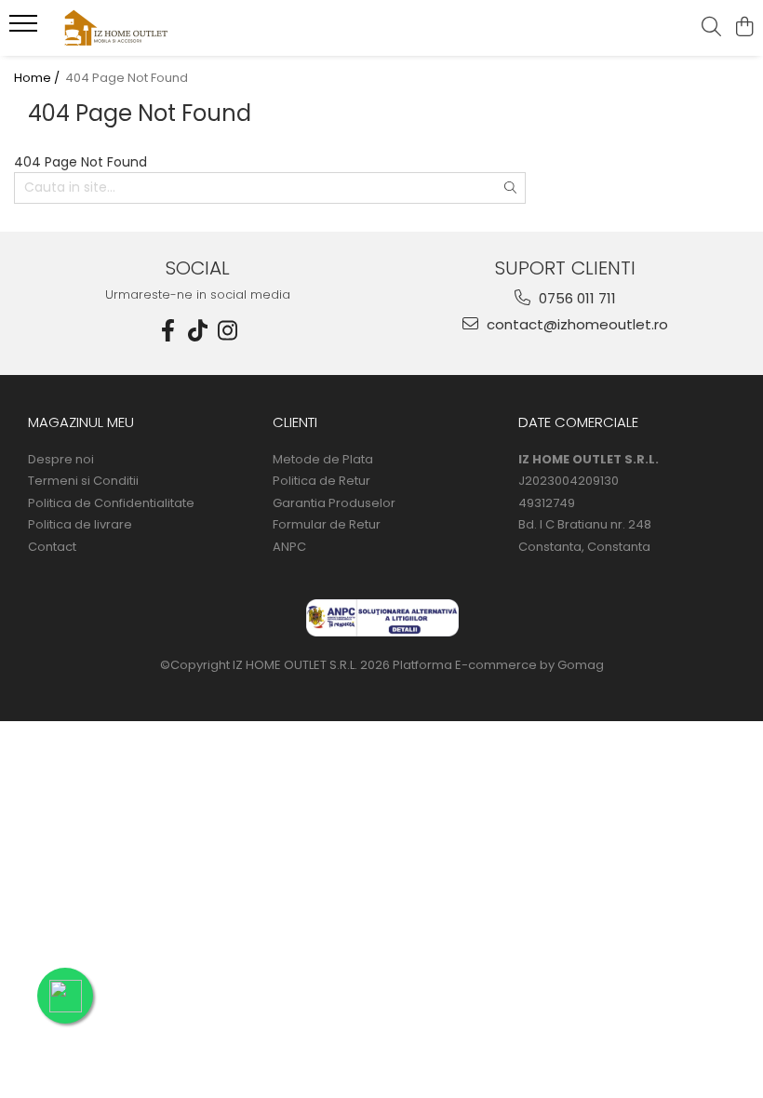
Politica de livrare (80, 524)
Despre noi (61, 459)
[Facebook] (168, 331)
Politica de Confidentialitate (111, 503)
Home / (38, 78)
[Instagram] (228, 331)
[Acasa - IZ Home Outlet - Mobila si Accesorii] (126, 28)
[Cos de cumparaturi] (744, 28)
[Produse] (25, 29)
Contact (52, 547)
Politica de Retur (321, 481)
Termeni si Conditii (83, 481)
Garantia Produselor (334, 503)
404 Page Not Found (126, 78)
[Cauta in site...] (711, 28)
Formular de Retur (327, 524)
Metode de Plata (323, 459)
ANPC (289, 547)
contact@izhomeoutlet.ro (575, 324)
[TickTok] (198, 331)
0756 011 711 (575, 298)
